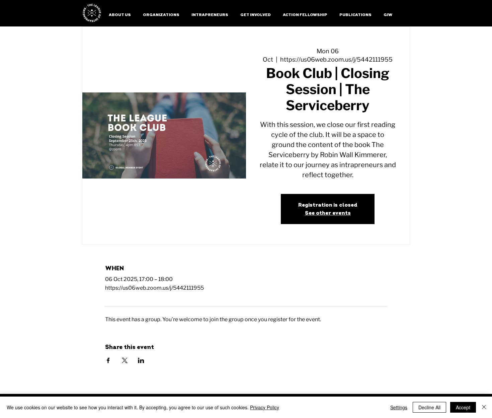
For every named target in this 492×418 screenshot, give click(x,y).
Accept (463, 407)
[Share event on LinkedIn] (141, 360)
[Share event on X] (124, 360)
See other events (328, 213)
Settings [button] (398, 407)
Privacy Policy (264, 407)
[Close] (484, 407)
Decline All (429, 407)
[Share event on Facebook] (108, 360)
